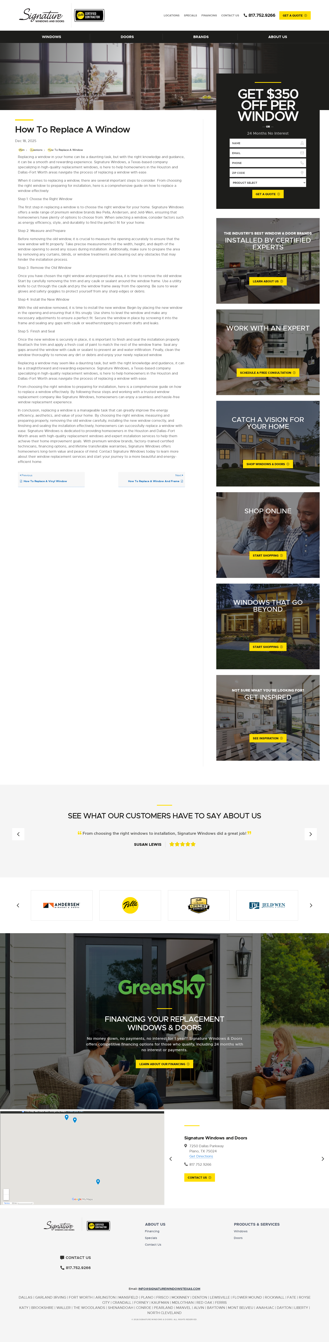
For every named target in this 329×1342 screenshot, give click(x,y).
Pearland (163, 1308)
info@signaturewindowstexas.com (169, 1289)
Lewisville (220, 1297)
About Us (277, 36)
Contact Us (230, 15)
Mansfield (128, 1297)
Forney (141, 1302)
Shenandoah (120, 1308)
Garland (44, 1297)
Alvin (199, 1308)
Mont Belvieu (240, 1308)
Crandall (122, 1302)
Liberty (301, 1308)
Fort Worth (81, 1297)
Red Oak (204, 1302)
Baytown (216, 1308)
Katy (23, 1308)
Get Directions (201, 1156)
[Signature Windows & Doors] (53, 15)
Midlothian (183, 1302)
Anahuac (265, 1308)
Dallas (25, 1297)
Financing (209, 15)
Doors (127, 36)
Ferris (221, 1302)
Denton (199, 1297)
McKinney (180, 1297)
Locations (172, 15)
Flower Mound (247, 1297)
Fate (291, 1297)
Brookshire (42, 1308)
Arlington (105, 1297)
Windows (51, 36)
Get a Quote (293, 16)
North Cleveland (164, 1313)
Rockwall (274, 1297)
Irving (60, 1297)
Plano (147, 1297)
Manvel (183, 1308)
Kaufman (160, 1302)
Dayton (284, 1308)
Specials (190, 15)
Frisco (162, 1297)
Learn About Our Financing (162, 1064)
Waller (63, 1308)
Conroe (143, 1308)
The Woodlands (89, 1308)
